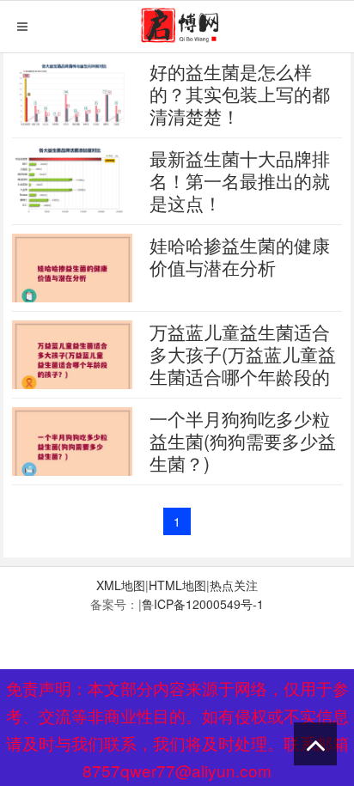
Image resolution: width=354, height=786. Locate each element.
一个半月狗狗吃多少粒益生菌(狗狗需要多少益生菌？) (243, 440)
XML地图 (120, 585)
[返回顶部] (315, 743)
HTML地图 (177, 585)
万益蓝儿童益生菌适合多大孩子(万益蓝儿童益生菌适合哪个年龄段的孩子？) (243, 365)
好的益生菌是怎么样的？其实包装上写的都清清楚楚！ (240, 93)
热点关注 (234, 585)
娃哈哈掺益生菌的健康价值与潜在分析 (240, 256)
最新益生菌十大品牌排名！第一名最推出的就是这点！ (240, 180)
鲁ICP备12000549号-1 (203, 603)
